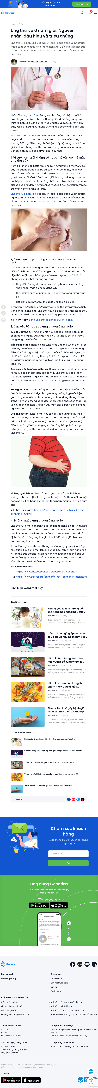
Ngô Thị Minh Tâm (39, 62)
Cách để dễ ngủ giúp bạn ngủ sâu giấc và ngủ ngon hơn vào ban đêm (67, 635)
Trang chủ (15, 24)
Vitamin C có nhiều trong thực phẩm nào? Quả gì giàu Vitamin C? (66, 685)
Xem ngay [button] (80, 4)
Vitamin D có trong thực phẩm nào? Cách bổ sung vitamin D (66, 660)
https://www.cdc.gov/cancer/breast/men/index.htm (46, 571)
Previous (69, 923)
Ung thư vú (29, 115)
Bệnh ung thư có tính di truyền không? (51, 319)
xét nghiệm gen (67, 533)
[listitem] (3, 307)
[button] (91, 1081)
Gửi (68, 863)
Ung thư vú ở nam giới (23, 193)
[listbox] (90, 13)
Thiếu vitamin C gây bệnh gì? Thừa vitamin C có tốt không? (66, 710)
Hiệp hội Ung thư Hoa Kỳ (31, 135)
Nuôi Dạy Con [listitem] (53, 616)
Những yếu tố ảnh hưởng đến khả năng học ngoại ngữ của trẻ (66, 610)
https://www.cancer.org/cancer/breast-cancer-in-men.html (51, 576)
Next (69, 939)
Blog (24, 24)
